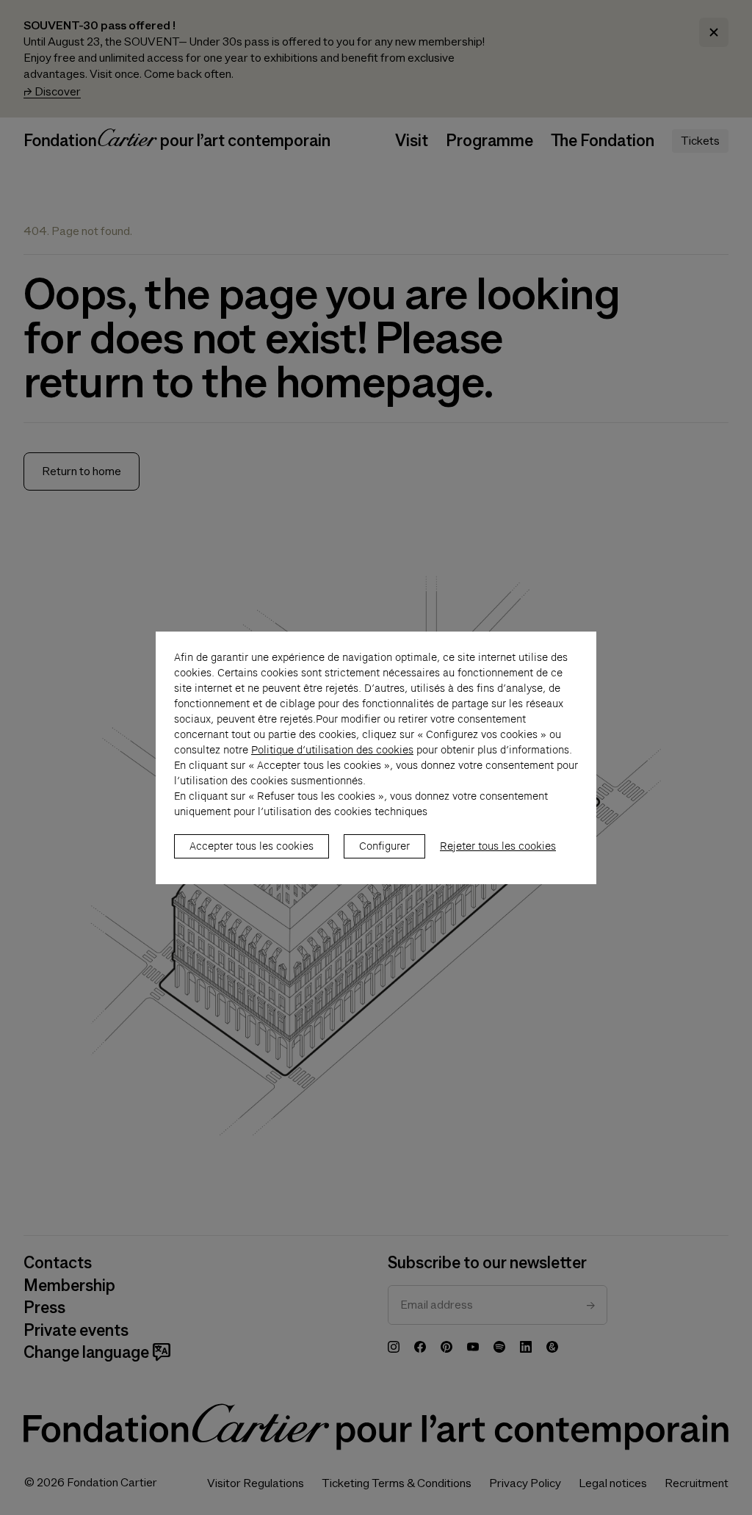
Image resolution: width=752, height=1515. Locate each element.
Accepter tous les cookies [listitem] (251, 846)
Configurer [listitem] (384, 846)
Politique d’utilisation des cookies (332, 750)
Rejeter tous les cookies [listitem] (498, 846)
